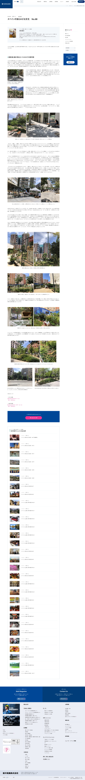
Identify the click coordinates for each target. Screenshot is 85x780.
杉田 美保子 (20, 16)
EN (8, 777)
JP (7, 777)
